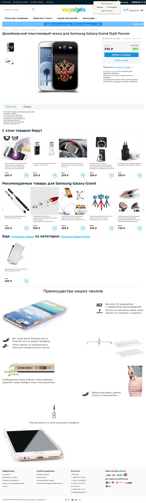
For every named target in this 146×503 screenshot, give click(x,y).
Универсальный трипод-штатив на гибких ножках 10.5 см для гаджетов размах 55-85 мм (101, 218)
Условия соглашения (10, 480)
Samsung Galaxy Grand (75, 236)
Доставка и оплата (20, 2)
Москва (100, 7)
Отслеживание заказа (45, 480)
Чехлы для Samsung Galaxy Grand (23, 112)
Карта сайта (41, 477)
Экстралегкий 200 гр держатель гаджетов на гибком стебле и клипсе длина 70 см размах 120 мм (73, 218)
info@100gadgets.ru (79, 492)
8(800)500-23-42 (139, 2)
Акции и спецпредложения (13, 483)
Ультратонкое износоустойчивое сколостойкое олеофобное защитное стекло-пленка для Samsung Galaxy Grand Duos (16, 166)
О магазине (5, 2)
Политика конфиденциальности (49, 483)
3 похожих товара (22, 236)
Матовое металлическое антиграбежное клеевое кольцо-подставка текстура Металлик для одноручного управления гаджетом (102, 166)
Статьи (4, 486)
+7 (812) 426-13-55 (78, 483)
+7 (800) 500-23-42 (78, 489)
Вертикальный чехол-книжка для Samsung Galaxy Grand (16, 270)
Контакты (49, 2)
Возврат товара (37, 2)
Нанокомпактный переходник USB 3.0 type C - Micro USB (44, 164)
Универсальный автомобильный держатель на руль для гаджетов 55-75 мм (72, 165)
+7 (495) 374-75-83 (78, 477)
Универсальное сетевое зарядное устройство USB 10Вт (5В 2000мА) (129, 164)
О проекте (6, 474)
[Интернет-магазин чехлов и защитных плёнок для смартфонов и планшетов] (73, 12)
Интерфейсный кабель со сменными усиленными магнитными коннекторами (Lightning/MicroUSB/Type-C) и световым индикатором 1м (45, 219)
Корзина (133, 10)
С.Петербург (111, 7)
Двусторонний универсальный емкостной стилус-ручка (15, 217)
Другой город (107, 11)
